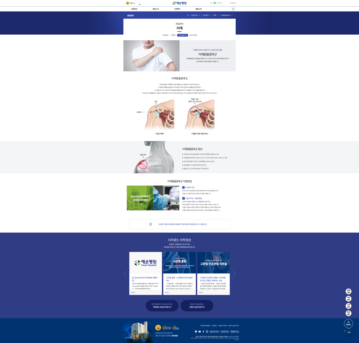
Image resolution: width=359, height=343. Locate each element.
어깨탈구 (173, 35)
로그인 (212, 3)
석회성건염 (165, 35)
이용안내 (134, 9)
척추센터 (348, 298)
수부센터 (348, 306)
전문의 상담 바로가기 (196, 305)
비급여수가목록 (222, 326)
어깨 (214, 15)
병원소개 (199, 9)
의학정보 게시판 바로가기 (162, 305)
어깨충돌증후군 (226, 15)
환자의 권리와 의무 (233, 326)
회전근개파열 (193, 35)
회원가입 (219, 3)
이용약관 (214, 326)
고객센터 (177, 9)
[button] (139, 1)
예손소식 (156, 9)
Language (233, 3)
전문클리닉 (194, 15)
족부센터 (348, 313)
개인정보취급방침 (205, 326)
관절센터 (348, 291)
